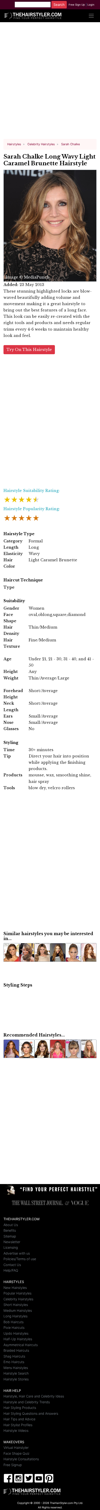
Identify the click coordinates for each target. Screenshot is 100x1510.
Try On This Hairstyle (29, 349)
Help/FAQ (10, 1270)
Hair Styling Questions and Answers (30, 1413)
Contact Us (12, 1265)
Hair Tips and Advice (19, 1419)
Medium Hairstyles (17, 1310)
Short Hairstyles (15, 1305)
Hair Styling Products (19, 1408)
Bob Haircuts (13, 1322)
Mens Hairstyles (15, 1368)
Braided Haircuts (16, 1350)
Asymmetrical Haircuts (20, 1345)
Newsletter (11, 1242)
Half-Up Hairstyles (17, 1339)
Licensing (10, 1247)
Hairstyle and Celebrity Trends (26, 1402)
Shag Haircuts (14, 1356)
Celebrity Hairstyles (18, 1299)
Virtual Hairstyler (16, 1448)
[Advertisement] (50, 82)
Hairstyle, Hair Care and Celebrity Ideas (33, 1396)
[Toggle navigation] (91, 15)
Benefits (9, 1230)
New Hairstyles (15, 1288)
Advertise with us (16, 1253)
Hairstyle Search (16, 1373)
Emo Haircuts (13, 1362)
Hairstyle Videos (15, 1430)
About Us (10, 1225)
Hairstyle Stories (16, 1379)
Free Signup (12, 1465)
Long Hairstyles (15, 1316)
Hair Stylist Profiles (17, 1425)
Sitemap (9, 1236)
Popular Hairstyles (17, 1293)
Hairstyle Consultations (21, 1459)
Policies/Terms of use (19, 1259)
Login (90, 4)
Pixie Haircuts (13, 1328)
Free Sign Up (77, 4)
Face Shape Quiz (16, 1453)
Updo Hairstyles (15, 1333)
